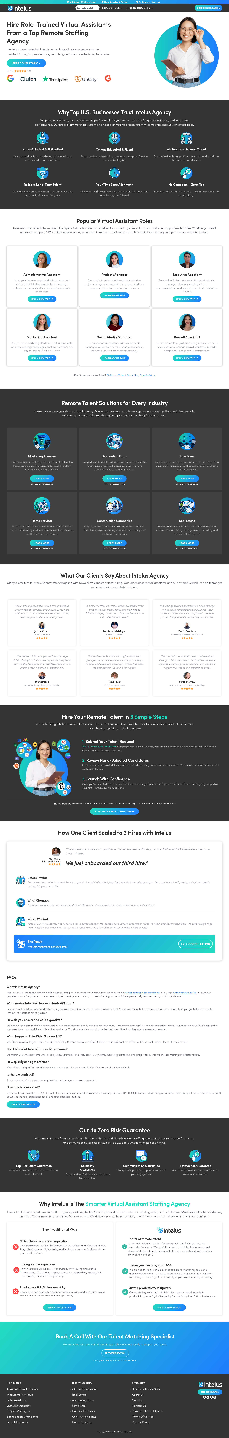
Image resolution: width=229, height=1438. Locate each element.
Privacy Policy (141, 1422)
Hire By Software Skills (146, 1389)
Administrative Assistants (22, 1389)
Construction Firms (84, 1416)
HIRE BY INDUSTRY (138, 8)
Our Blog (137, 1400)
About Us (137, 1394)
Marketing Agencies (85, 1389)
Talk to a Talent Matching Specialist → (131, 375)
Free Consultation (208, 8)
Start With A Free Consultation (114, 811)
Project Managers (18, 1411)
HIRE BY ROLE (111, 8)
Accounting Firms (83, 1400)
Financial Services (83, 1411)
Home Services (81, 1422)
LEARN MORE (42, 478)
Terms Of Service (143, 1416)
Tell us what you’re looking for (99, 747)
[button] (112, 7)
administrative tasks (184, 993)
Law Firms (78, 1405)
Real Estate (79, 1394)
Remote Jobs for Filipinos (147, 1411)
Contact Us (139, 1405)
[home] (19, 7)
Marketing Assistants (20, 1394)
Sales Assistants (16, 1400)
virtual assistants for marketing (142, 993)
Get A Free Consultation (42, 484)
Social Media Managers (22, 1416)
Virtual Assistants (17, 1422)
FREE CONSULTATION (195, 944)
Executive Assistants (19, 1405)
